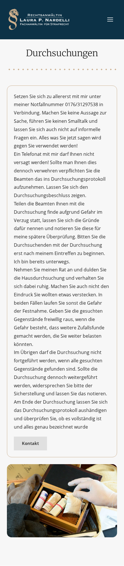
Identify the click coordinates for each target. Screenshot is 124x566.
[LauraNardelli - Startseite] (39, 19)
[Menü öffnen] (112, 20)
